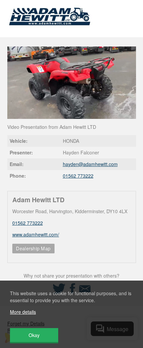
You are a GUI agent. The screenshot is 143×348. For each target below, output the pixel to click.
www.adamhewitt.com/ (35, 234)
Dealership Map (33, 248)
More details (23, 311)
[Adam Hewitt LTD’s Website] (50, 29)
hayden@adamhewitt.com (90, 164)
